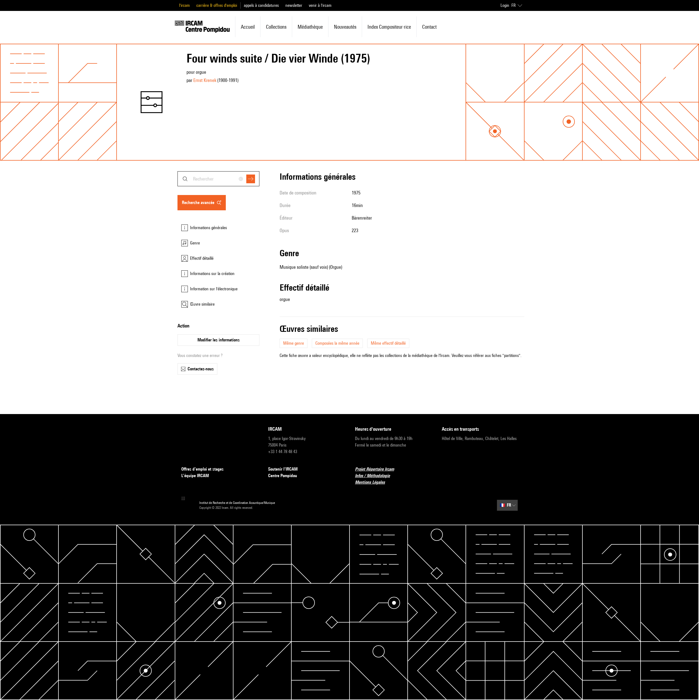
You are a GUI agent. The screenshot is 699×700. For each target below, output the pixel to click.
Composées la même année (337, 343)
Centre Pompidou (282, 475)
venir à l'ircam (320, 5)
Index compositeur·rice (389, 27)
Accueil (248, 27)
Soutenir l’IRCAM (283, 469)
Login (504, 5)
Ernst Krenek (204, 80)
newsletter (293, 5)
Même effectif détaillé (388, 343)
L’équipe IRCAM (195, 475)
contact (429, 27)
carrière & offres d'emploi (216, 5)
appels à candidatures (261, 5)
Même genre (293, 343)
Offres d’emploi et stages (202, 469)
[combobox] (218, 178)
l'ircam (184, 5)
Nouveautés (345, 27)
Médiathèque (310, 27)
